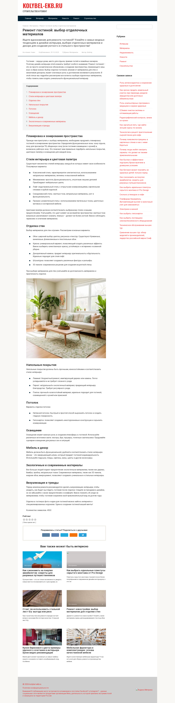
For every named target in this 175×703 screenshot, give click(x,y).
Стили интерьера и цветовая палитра (45, 96)
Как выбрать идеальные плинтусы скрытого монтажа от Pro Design (86, 571)
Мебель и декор (36, 117)
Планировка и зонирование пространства (47, 92)
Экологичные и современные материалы (47, 121)
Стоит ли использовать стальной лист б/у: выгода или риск (41, 610)
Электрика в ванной (129, 209)
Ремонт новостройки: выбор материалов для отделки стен (83, 610)
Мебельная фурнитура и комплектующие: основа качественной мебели (80, 650)
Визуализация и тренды (39, 126)
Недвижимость (126, 53)
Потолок (32, 109)
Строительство (90, 18)
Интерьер (40, 18)
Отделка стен (34, 100)
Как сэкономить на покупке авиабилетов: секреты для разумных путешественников (39, 573)
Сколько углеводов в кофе (132, 194)
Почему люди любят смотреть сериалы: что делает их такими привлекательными (133, 152)
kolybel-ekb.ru (42, 5)
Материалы (52, 18)
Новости (65, 18)
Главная (28, 18)
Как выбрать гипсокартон (131, 213)
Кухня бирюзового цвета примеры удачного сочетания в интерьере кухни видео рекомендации (41, 650)
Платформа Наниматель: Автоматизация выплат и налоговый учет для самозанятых (136, 202)
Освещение (34, 113)
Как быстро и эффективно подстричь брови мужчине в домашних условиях (132, 163)
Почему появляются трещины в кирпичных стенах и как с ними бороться (134, 142)
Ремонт (76, 18)
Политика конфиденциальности (36, 688)
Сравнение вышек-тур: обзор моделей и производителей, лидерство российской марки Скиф (135, 235)
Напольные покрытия (38, 105)
